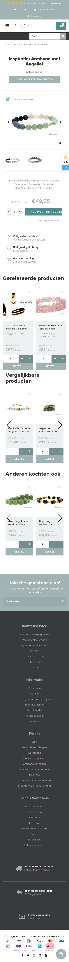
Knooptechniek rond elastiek (34, 786)
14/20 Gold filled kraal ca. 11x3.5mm (16, 327)
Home (6, 44)
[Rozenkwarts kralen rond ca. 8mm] (51, 305)
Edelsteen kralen (34, 806)
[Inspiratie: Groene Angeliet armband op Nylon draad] (19, 407)
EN (24, 10)
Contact (34, 667)
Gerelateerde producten (34, 79)
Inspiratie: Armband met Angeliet (30, 44)
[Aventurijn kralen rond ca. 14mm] (19, 500)
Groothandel (34, 710)
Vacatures (34, 721)
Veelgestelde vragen (34, 640)
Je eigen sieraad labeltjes (34, 699)
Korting (34, 693)
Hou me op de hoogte (46, 212)
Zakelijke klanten (34, 704)
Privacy (34, 651)
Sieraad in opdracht (34, 758)
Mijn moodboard (46, 10)
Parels (34, 834)
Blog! (35, 742)
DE (14, 10)
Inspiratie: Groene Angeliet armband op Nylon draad (19, 430)
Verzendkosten (35, 656)
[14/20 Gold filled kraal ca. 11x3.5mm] (18, 305)
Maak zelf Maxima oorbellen (34, 769)
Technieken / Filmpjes (34, 747)
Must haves (34, 823)
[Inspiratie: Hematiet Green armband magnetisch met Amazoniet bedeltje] (50, 407)
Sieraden (34, 817)
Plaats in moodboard (22, 100)
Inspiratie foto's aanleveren (34, 780)
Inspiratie (34, 775)
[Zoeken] (63, 36)
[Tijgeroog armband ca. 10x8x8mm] (50, 500)
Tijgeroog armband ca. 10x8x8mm (46, 523)
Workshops (34, 753)
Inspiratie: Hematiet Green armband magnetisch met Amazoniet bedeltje (48, 430)
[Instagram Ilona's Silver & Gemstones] (34, 955)
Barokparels (34, 839)
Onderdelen (34, 812)
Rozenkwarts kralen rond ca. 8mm (51, 327)
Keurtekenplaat (35, 716)
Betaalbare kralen (34, 845)
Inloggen (36, 16)
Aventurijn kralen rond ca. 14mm (18, 523)
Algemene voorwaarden (34, 645)
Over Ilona (34, 688)
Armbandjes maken (34, 764)
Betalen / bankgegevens (34, 634)
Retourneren (34, 662)
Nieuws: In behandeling (34, 828)
